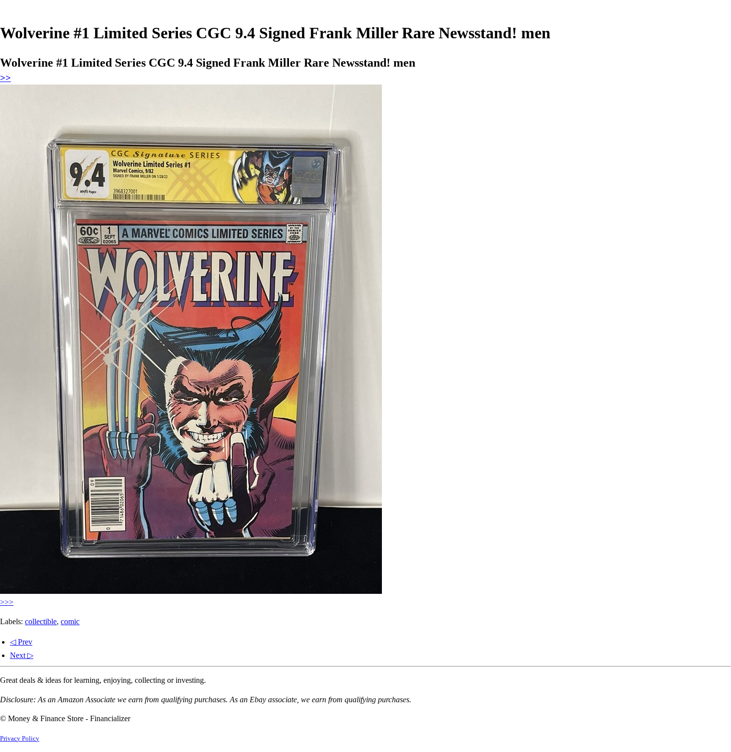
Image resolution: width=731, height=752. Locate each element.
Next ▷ (21, 655)
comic (70, 621)
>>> (6, 602)
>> (5, 78)
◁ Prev (21, 642)
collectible (41, 621)
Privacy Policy (19, 738)
